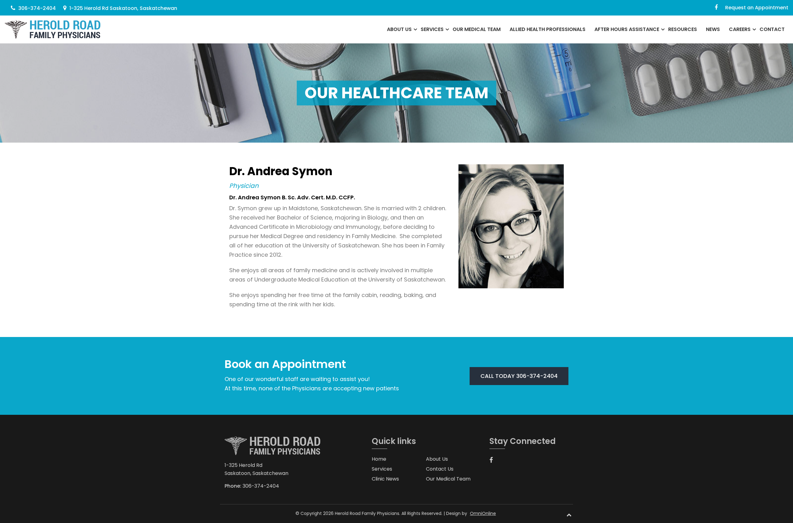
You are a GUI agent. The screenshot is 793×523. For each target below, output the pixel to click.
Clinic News (385, 478)
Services (432, 29)
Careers (740, 29)
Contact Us (439, 468)
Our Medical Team (477, 29)
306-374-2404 (37, 8)
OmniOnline (483, 513)
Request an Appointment (756, 7)
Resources (682, 29)
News (713, 29)
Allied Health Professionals (547, 29)
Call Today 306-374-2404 (519, 376)
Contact (772, 29)
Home (379, 459)
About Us (399, 29)
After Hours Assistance (626, 29)
